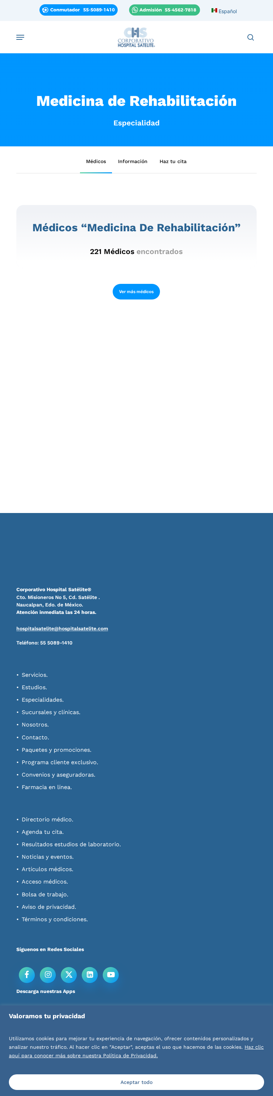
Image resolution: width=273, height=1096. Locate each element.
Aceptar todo (136, 1082)
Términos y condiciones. (55, 919)
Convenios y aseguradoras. (58, 774)
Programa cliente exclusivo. (60, 762)
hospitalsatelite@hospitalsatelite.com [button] (62, 628)
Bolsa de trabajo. (45, 894)
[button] (20, 37)
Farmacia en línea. (47, 787)
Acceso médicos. (45, 881)
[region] (136, 1050)
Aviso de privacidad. (49, 906)
